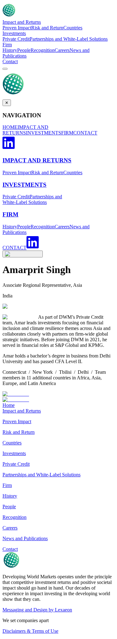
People (24, 50)
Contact (10, 61)
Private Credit (16, 39)
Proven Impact (16, 27)
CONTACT (85, 132)
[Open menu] (4, 69)
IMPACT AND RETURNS (25, 129)
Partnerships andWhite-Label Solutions (32, 199)
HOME (9, 127)
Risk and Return (47, 27)
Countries (72, 27)
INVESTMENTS (43, 132)
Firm (7, 44)
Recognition (43, 50)
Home (8, 405)
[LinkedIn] (8, 148)
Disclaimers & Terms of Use (30, 631)
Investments (14, 33)
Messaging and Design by (37, 609)
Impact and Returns (21, 22)
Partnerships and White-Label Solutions (69, 39)
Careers (62, 50)
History (9, 50)
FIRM (67, 132)
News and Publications (25, 538)
